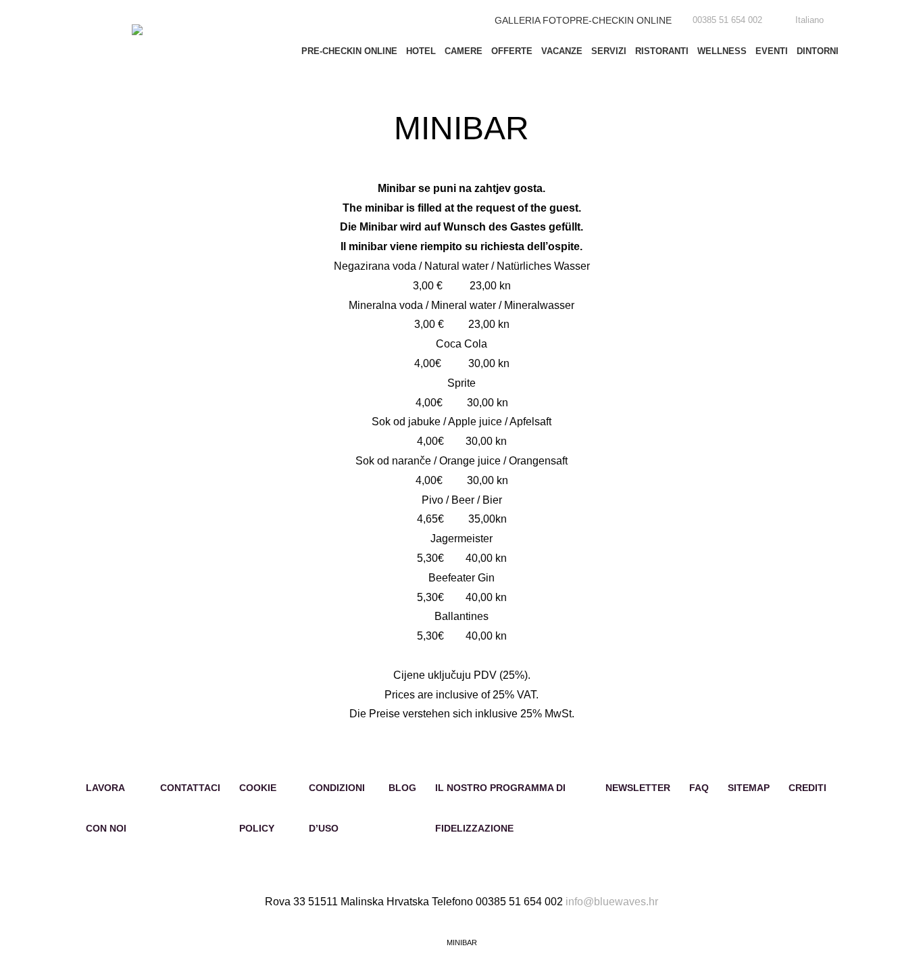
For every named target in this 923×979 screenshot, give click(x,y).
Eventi (771, 51)
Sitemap (749, 787)
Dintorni (818, 51)
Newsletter (637, 787)
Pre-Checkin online (621, 20)
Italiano (809, 20)
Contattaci (190, 787)
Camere (463, 51)
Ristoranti (662, 51)
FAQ (699, 787)
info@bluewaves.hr (612, 901)
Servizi (608, 51)
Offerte (511, 51)
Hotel (421, 51)
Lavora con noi (106, 808)
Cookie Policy (257, 808)
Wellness (722, 51)
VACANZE (561, 51)
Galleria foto (532, 20)
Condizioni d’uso (337, 808)
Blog (402, 787)
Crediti (807, 787)
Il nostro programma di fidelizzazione (500, 808)
